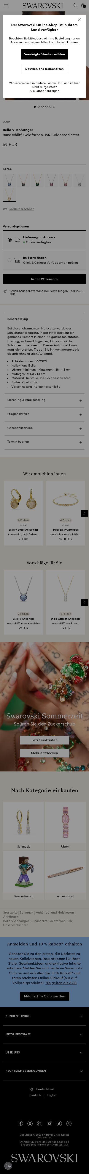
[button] (79, 19)
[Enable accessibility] (8, 1166)
